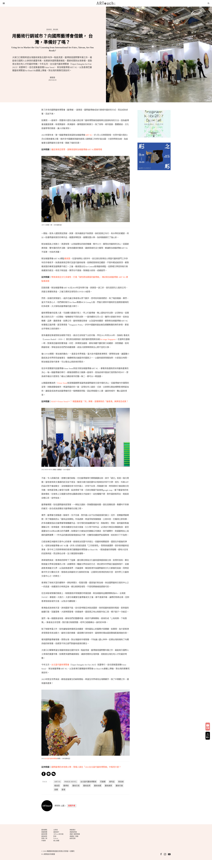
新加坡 (121, 782)
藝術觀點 (44, 830)
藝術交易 (76, 786)
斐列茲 (112, 782)
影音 (54, 836)
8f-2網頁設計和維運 (48, 854)
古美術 (55, 830)
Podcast (55, 838)
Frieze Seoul (62, 383)
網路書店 (72, 830)
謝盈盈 (52, 77)
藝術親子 (56, 832)
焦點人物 (44, 838)
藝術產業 (55, 29)
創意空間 (72, 838)
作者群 (43, 840)
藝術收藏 (97, 786)
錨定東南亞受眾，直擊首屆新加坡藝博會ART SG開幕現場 (76, 149)
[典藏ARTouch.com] (106, 3)
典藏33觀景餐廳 (75, 834)
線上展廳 (56, 840)
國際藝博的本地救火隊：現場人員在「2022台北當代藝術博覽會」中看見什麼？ (86, 767)
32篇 (62, 806)
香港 (63, 790)
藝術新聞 (49, 29)
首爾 (56, 790)
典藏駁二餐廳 (74, 836)
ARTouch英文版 (58, 834)
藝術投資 (86, 786)
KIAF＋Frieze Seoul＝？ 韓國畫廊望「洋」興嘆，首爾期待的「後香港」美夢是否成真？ (89, 401)
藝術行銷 (119, 786)
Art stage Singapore (108, 339)
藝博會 (66, 786)
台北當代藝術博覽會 (60, 665)
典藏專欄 (44, 832)
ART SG (88, 135)
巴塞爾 (102, 782)
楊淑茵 (67, 258)
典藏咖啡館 (73, 832)
